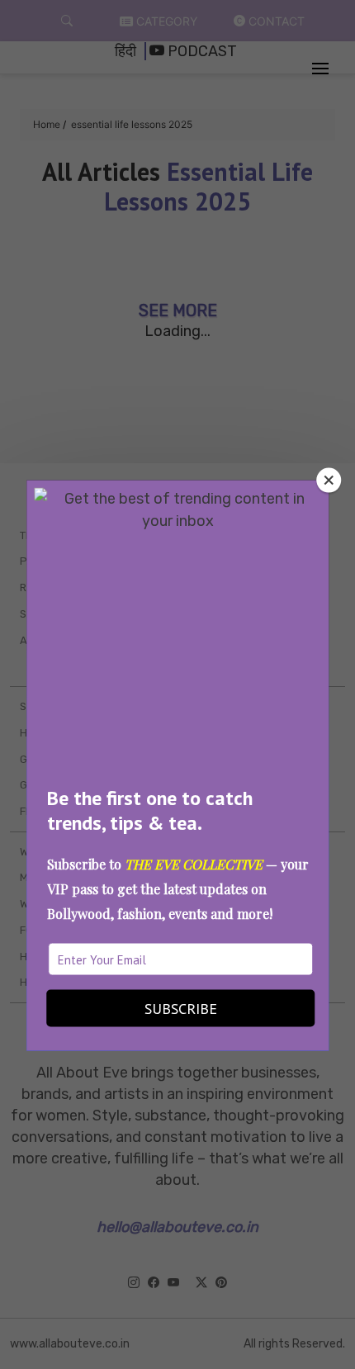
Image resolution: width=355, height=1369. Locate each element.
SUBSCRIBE (180, 1007)
